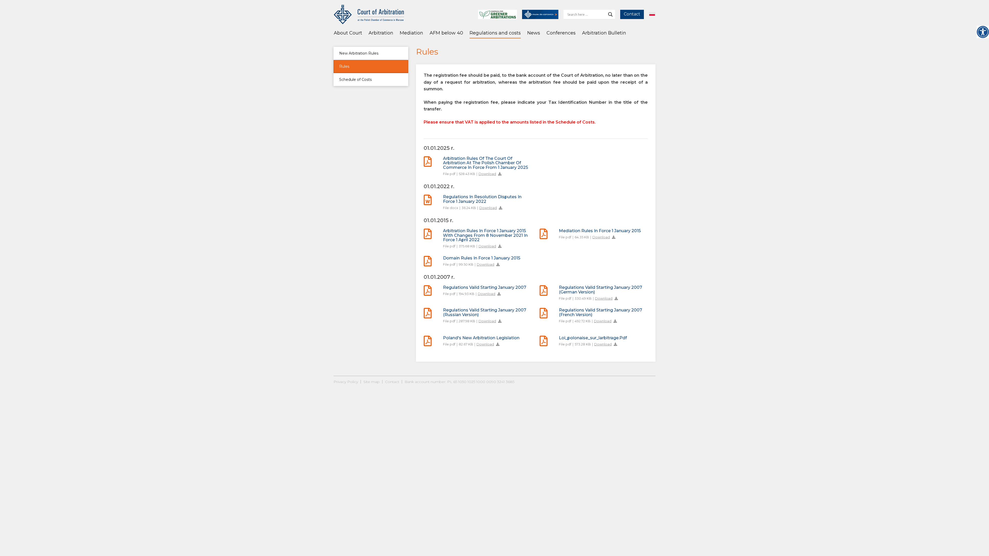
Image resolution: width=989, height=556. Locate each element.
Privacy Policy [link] (346, 381)
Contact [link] (632, 14)
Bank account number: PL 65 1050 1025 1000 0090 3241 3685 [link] (459, 381)
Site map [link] (371, 381)
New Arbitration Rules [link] (358, 53)
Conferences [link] (561, 33)
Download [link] (487, 174)
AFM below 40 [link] (446, 33)
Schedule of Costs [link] (355, 79)
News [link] (533, 33)
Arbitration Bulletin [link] (604, 33)
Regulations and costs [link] (495, 33)
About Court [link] (348, 33)
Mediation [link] (411, 33)
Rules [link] (344, 66)
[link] (983, 32)
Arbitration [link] (381, 33)
